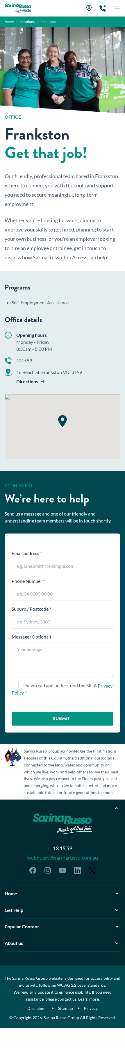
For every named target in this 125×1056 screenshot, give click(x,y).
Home (9, 21)
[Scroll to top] (116, 808)
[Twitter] (92, 870)
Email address (27, 553)
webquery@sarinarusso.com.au (62, 857)
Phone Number (28, 581)
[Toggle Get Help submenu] (116, 910)
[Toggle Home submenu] (116, 893)
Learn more (88, 999)
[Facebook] (32, 870)
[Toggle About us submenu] (116, 943)
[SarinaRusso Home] (18, 8)
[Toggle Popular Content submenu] (116, 926)
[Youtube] (62, 870)
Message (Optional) (31, 636)
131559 (24, 360)
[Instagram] (47, 870)
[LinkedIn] (77, 870)
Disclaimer (37, 1008)
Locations (27, 21)
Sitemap (65, 1008)
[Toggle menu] (116, 8)
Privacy (91, 1008)
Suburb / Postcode (31, 609)
